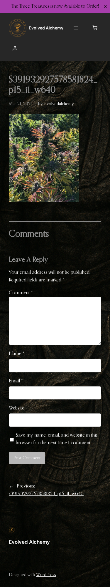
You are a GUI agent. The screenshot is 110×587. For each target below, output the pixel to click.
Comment (21, 292)
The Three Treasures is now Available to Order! (55, 6)
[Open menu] (75, 27)
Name (16, 353)
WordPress (46, 575)
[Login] (15, 48)
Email (16, 381)
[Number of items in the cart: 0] (95, 28)
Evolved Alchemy (29, 542)
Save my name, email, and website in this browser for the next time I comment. (57, 439)
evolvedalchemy (59, 104)
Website (16, 408)
